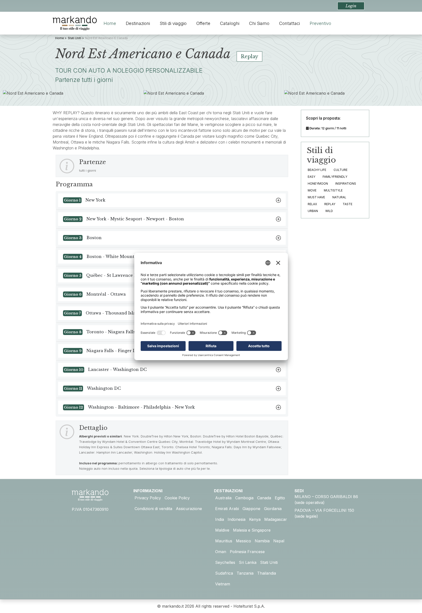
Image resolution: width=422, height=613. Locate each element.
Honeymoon (318, 183)
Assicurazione (189, 508)
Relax (312, 204)
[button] (351, 6)
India (219, 519)
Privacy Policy (148, 497)
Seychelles (225, 562)
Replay (329, 204)
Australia (223, 497)
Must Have (316, 197)
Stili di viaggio (173, 23)
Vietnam (222, 583)
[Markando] (75, 23)
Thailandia (266, 573)
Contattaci (289, 23)
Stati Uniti (269, 562)
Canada (264, 497)
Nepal (278, 540)
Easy (311, 176)
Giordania (273, 508)
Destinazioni (138, 23)
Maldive (222, 530)
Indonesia (236, 519)
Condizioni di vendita (153, 508)
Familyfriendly (335, 176)
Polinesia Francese (247, 551)
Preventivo (320, 23)
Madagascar (275, 519)
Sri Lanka (247, 562)
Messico (243, 540)
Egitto (280, 497)
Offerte (203, 23)
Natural (339, 197)
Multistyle (333, 190)
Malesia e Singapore (252, 530)
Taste (347, 204)
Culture (341, 170)
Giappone (251, 508)
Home (110, 23)
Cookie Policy (177, 497)
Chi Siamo (259, 23)
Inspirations (345, 183)
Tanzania (245, 573)
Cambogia (244, 497)
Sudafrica (224, 573)
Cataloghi (229, 23)
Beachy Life (317, 170)
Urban (313, 211)
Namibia (262, 540)
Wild (329, 211)
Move (312, 190)
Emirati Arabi (227, 508)
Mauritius (223, 540)
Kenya (255, 519)
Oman (220, 551)
